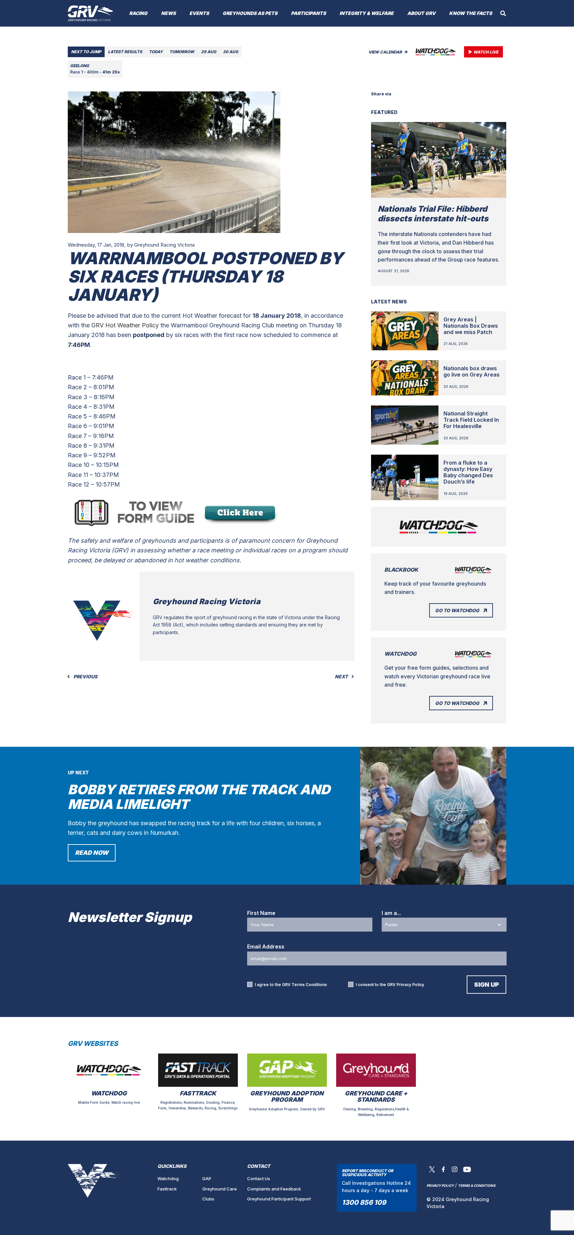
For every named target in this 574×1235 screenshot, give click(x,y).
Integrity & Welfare (366, 13)
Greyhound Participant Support (279, 1198)
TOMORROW (181, 51)
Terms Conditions (309, 984)
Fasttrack (167, 1188)
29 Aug (208, 51)
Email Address (265, 946)
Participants (308, 13)
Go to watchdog (457, 610)
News (168, 13)
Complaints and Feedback (274, 1188)
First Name (261, 913)
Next (342, 676)
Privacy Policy (410, 984)
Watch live (485, 52)
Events (199, 13)
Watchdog (168, 1178)
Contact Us (258, 1178)
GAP (206, 1178)
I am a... (391, 913)
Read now (91, 852)
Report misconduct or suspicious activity (367, 1172)
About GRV (421, 13)
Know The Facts (470, 13)
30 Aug (230, 51)
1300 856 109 (364, 1202)
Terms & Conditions (477, 1185)
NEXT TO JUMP (86, 51)
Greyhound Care (219, 1188)
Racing (138, 13)
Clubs (208, 1198)
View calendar (385, 52)
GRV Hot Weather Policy (125, 325)
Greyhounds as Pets (250, 13)
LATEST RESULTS (125, 51)
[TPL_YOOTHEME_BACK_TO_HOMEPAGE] (90, 13)
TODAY (156, 51)
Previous (84, 676)
